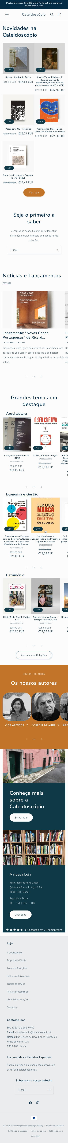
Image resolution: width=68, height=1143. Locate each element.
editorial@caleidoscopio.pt (22, 1069)
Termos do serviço (38, 1131)
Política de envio (56, 1131)
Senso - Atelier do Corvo (18, 77)
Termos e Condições (17, 968)
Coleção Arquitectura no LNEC (16, 457)
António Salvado (44, 725)
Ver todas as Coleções (34, 655)
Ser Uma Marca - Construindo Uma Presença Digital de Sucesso (46, 539)
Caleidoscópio (17, 1125)
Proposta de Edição (16, 960)
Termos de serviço (16, 983)
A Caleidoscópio (14, 952)
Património (15, 575)
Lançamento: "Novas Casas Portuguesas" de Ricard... (25, 335)
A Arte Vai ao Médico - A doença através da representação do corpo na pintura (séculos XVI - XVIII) (49, 81)
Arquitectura (16, 413)
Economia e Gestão (22, 494)
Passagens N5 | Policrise (18, 129)
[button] (7, 14)
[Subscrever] (57, 250)
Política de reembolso (17, 991)
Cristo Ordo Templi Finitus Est (17, 618)
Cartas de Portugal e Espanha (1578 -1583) (18, 176)
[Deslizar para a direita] (42, 376)
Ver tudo (34, 192)
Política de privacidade (17, 1131)
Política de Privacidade (18, 976)
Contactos (12, 1007)
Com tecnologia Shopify (33, 1125)
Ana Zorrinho (14, 725)
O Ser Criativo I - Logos (45, 455)
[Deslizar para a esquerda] (26, 376)
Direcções (20, 914)
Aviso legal (35, 1136)
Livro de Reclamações (17, 999)
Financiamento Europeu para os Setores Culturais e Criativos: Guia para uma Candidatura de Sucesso (17, 540)
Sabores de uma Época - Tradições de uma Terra (45, 618)
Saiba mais (21, 817)
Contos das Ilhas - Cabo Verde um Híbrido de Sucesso (50, 130)
